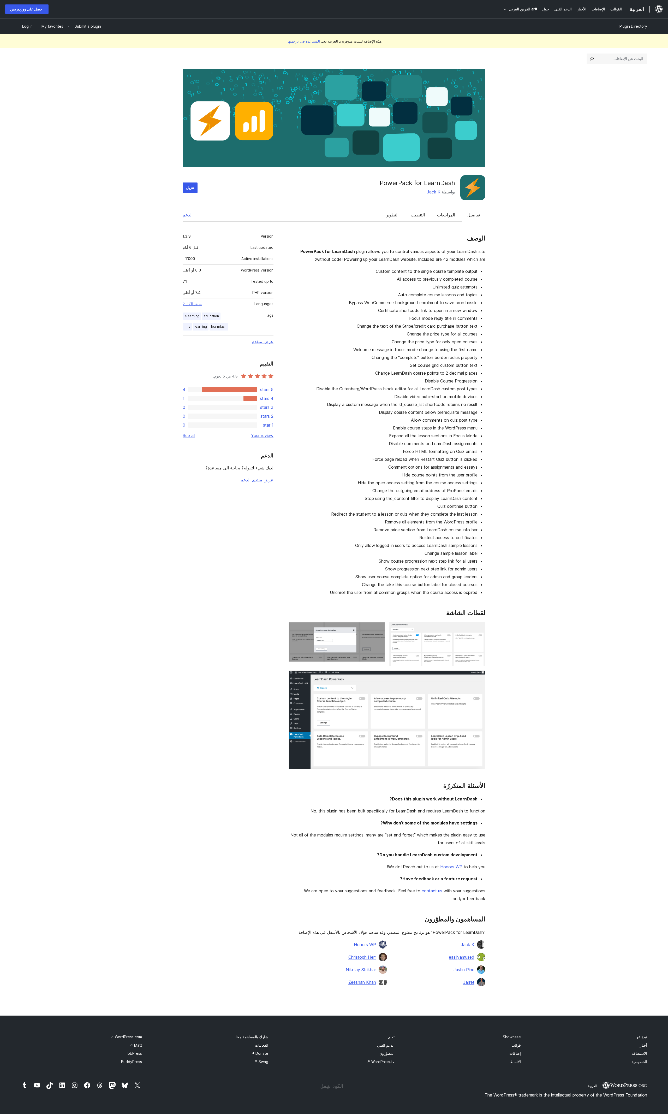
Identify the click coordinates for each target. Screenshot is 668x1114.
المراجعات (446, 214)
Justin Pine (464, 969)
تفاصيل (473, 214)
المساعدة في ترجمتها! (303, 41)
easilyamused (461, 957)
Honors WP (451, 866)
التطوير (392, 214)
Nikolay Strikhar (361, 969)
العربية (592, 1086)
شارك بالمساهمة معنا (252, 1037)
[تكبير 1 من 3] (478, 629)
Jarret (468, 982)
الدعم (188, 214)
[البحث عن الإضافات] (592, 59)
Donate (259, 1053)
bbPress (135, 1053)
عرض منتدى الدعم (257, 479)
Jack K (433, 191)
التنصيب (418, 214)
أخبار (643, 1045)
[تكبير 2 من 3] (377, 629)
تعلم (391, 1037)
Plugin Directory (633, 26)
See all (189, 435)
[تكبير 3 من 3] (478, 677)
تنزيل (190, 187)
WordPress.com (126, 1037)
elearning (192, 316)
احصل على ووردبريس (27, 9)
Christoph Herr (362, 957)
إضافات (515, 1053)
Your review (262, 435)
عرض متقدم (262, 341)
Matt (136, 1045)
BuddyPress (131, 1061)
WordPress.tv (381, 1061)
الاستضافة (639, 1053)
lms (187, 326)
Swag (261, 1061)
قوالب (516, 1045)
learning (200, 326)
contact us (432, 890)
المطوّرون (387, 1053)
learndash (218, 326)
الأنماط (515, 1061)
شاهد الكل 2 (192, 304)
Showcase (512, 1037)
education (211, 316)
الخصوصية (639, 1061)
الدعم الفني (386, 1045)
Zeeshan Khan (362, 982)
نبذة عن (641, 1037)
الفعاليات (261, 1045)
